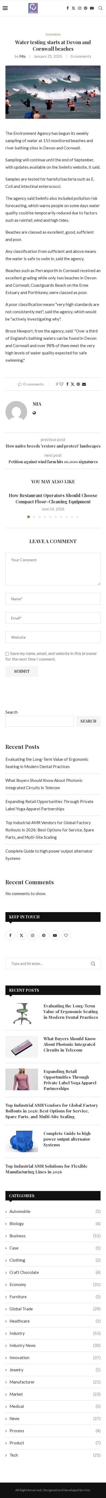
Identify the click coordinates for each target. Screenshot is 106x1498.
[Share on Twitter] (72, 384)
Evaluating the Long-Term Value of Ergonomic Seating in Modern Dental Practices (70, 1011)
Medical (55, 1406)
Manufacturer (55, 1381)
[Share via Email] (84, 384)
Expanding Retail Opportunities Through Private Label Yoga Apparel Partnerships (69, 1080)
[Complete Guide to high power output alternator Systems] (21, 1141)
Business (55, 1235)
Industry (55, 1333)
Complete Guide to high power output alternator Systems (67, 1139)
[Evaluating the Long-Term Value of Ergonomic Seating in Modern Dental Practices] (21, 1014)
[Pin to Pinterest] (78, 384)
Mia (23, 56)
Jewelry (55, 1369)
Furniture (55, 1296)
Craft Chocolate (55, 1272)
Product (55, 1442)
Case (55, 1247)
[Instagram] (79, 8)
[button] (10, 505)
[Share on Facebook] (67, 384)
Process (55, 1430)
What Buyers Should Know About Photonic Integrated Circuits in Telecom (69, 1044)
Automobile (55, 1211)
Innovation (55, 1357)
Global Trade (55, 1308)
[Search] (100, 8)
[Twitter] (73, 8)
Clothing (55, 1260)
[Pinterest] (85, 8)
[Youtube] (92, 8)
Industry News (55, 1345)
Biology (55, 1223)
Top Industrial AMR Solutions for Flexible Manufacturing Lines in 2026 (46, 1168)
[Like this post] (61, 384)
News (55, 1418)
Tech (55, 1455)
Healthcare (55, 1320)
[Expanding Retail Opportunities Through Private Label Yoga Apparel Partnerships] (21, 1079)
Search (11, 712)
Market (55, 1394)
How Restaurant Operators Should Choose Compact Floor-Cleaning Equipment (53, 498)
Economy (55, 1284)
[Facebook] (68, 8)
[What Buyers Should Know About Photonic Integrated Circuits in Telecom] (21, 1047)
